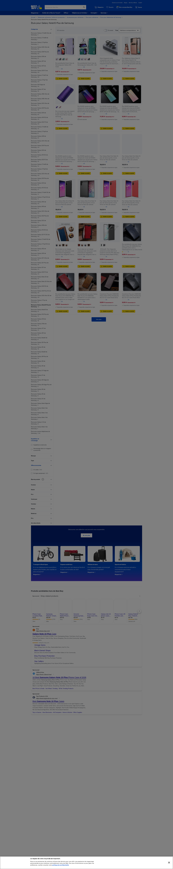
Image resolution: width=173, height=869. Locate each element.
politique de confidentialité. (60, 865)
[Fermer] (169, 863)
